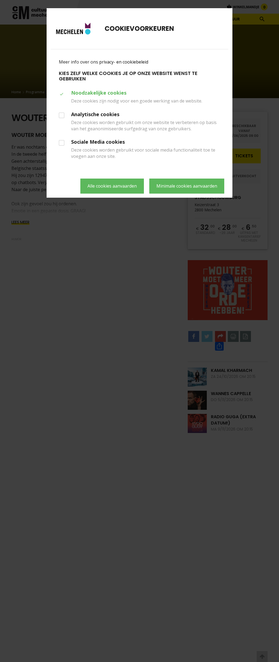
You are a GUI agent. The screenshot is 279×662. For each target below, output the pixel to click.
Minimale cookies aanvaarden (186, 186)
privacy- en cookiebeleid (123, 62)
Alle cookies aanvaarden (112, 186)
